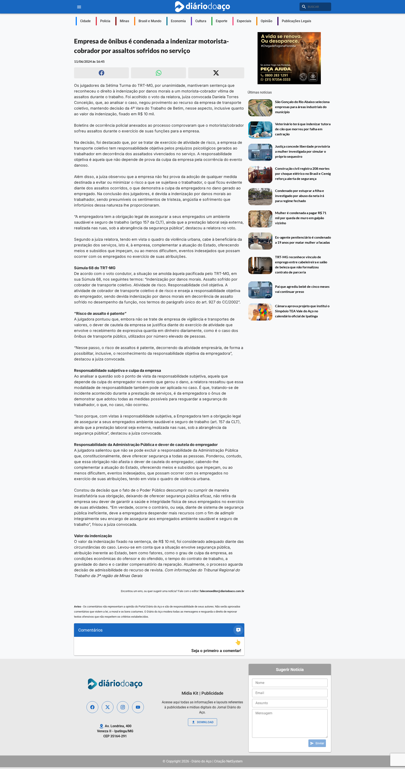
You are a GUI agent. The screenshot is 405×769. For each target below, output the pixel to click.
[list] (159, 646)
